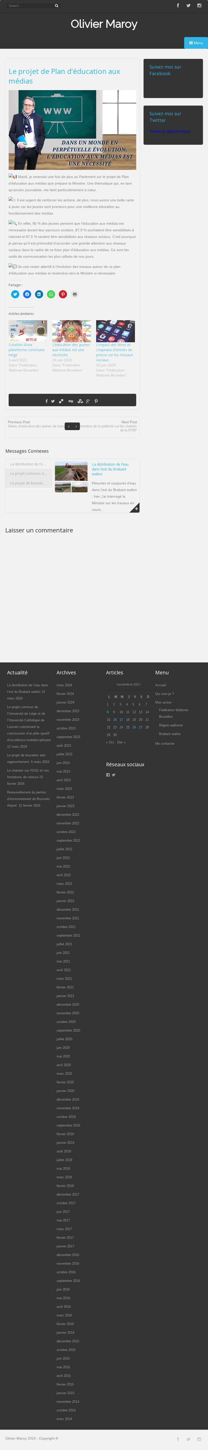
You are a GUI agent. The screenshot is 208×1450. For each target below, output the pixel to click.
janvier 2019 (65, 1143)
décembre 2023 (68, 711)
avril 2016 (64, 1307)
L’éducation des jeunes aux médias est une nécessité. (71, 349)
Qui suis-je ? (164, 694)
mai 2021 (63, 961)
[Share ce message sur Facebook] (46, 401)
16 (115, 720)
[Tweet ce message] (53, 401)
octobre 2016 (66, 1272)
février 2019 (65, 1134)
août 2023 (64, 745)
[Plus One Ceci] (88, 401)
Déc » (121, 742)
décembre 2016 (68, 1255)
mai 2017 (63, 1220)
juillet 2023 (64, 754)
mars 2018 (64, 1177)
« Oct (110, 742)
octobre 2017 (66, 1203)
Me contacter (165, 743)
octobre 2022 (66, 832)
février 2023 (65, 797)
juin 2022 (63, 858)
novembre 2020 (68, 1013)
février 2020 (65, 1082)
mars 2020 (64, 1074)
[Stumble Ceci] (80, 401)
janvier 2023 (65, 806)
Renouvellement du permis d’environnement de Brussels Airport (28, 798)
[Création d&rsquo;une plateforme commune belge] (28, 331)
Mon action (163, 702)
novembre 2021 (68, 918)
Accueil (160, 685)
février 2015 (65, 1384)
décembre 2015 (68, 1341)
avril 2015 (64, 1376)
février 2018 (65, 1186)
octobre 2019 (66, 1117)
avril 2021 (64, 970)
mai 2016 (63, 1298)
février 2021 (65, 987)
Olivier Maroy (104, 23)
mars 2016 (64, 1315)
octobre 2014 (66, 1410)
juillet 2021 (64, 944)
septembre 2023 (68, 737)
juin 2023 (63, 763)
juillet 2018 (64, 1160)
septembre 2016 (68, 1281)
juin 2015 (63, 1358)
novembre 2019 (68, 1108)
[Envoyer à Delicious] (61, 401)
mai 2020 (63, 1056)
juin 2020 (63, 1048)
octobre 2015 (66, 1350)
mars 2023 (64, 789)
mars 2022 (64, 884)
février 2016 (65, 1324)
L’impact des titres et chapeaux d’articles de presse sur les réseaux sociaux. (114, 352)
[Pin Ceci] (96, 401)
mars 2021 (64, 979)
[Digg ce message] (70, 401)
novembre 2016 (68, 1263)
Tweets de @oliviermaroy (169, 131)
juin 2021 (63, 953)
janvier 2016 (65, 1332)
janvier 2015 (65, 1393)
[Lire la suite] (134, 507)
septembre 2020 (68, 1030)
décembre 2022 (68, 815)
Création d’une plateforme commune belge (27, 349)
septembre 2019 (68, 1125)
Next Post (107, 426)
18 (128, 720)
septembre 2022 (68, 840)
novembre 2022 (68, 823)
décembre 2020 (68, 1004)
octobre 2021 (66, 927)
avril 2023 (64, 780)
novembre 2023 (68, 720)
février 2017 (65, 1238)
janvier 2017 (65, 1246)
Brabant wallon (170, 734)
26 (134, 727)
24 (121, 727)
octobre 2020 (66, 1022)
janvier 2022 (65, 901)
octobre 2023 (66, 728)
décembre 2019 (68, 1099)
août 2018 (64, 1151)
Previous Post (37, 424)
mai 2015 (63, 1367)
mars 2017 (64, 1229)
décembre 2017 (68, 1194)
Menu (198, 43)
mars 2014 (64, 1419)
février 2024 (65, 694)
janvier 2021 (65, 996)
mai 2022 (63, 866)
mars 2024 (64, 685)
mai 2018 (63, 1168)
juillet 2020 (64, 1039)
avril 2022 (64, 875)
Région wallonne (171, 725)
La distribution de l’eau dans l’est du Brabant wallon (52, 464)
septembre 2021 (68, 935)
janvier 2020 (65, 1091)
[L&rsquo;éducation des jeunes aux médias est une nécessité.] (71, 331)
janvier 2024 (65, 702)
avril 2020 (64, 1065)
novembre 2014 (68, 1402)
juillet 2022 (64, 849)
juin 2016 (63, 1289)
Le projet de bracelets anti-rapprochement (45, 483)
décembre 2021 (68, 909)
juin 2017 (63, 1212)
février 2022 (65, 892)
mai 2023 (63, 771)
